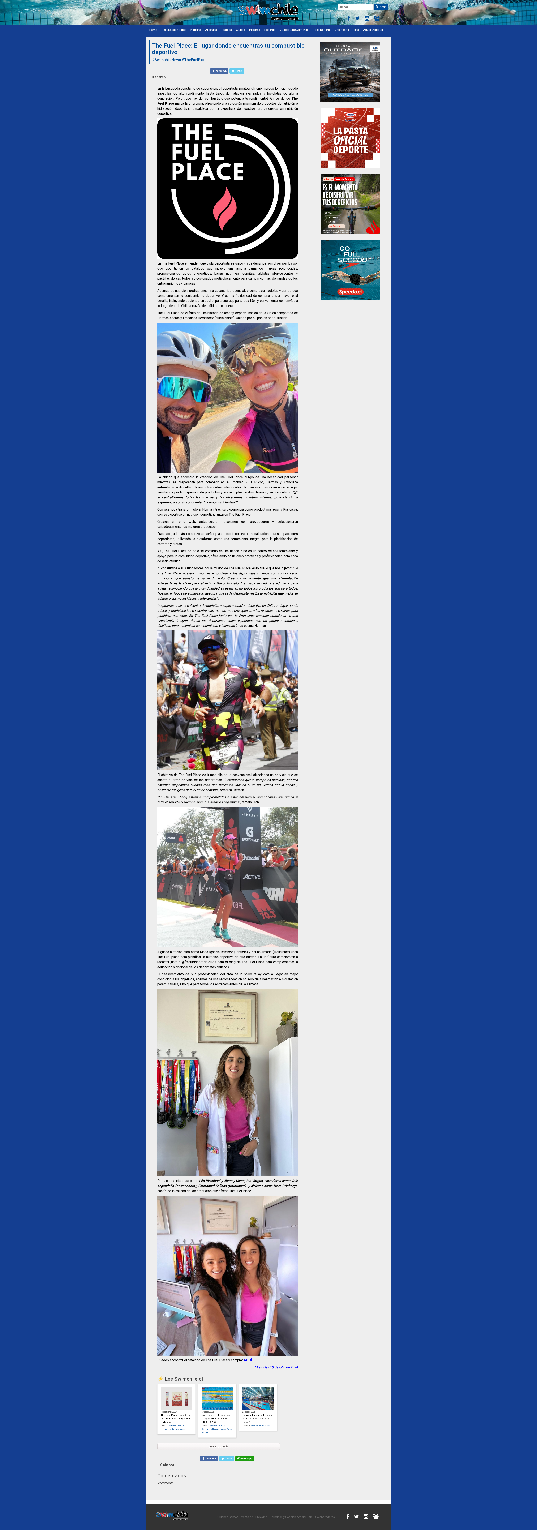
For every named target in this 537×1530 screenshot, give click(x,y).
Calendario (342, 29)
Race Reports (322, 29)
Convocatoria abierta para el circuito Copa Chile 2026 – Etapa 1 (257, 1418)
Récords (269, 29)
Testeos (226, 29)
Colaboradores (325, 1517)
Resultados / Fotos (174, 29)
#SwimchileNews (166, 59)
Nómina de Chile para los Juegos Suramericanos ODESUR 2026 (216, 1418)
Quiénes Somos (227, 1517)
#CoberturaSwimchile (294, 29)
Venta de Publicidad (254, 1517)
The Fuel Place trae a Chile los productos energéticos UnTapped (176, 1418)
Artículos (211, 29)
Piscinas (254, 29)
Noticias (195, 29)
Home (153, 29)
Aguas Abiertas (373, 29)
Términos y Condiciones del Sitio (291, 1517)
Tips (356, 29)
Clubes (240, 29)
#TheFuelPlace (194, 59)
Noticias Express (178, 1429)
